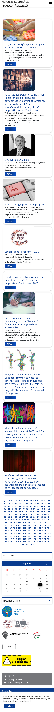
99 (20, 519)
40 (41, 506)
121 (29, 525)
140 (24, 530)
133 (39, 528)
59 (16, 511)
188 (32, 544)
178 (15, 541)
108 (15, 522)
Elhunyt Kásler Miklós (17, 159)
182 (34, 541)
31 (8, 506)
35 (23, 506)
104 (43, 519)
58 (12, 511)
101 (29, 519)
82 (5, 517)
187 (27, 544)
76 (30, 514)
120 (24, 525)
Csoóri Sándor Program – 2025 (22, 251)
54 (45, 508)
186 (22, 544)
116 (5, 525)
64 (34, 511)
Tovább (10, 64)
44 (8, 508)
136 (5, 530)
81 (49, 514)
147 (10, 533)
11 (31, 500)
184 (44, 541)
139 (19, 530)
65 (38, 511)
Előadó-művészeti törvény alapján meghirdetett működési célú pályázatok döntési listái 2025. (24, 280)
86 (19, 517)
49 (27, 508)
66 (41, 511)
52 (38, 508)
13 (38, 500)
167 (10, 538)
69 (5, 514)
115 (49, 522)
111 (29, 522)
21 (19, 503)
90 (34, 517)
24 (30, 503)
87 (23, 517)
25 (34, 503)
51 (34, 508)
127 (10, 528)
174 (44, 538)
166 (5, 538)
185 (49, 541)
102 (34, 519)
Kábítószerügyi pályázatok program (25, 204)
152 (34, 533)
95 (5, 519)
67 (45, 511)
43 (5, 508)
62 (27, 511)
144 (44, 530)
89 (30, 517)
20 (16, 503)
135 (49, 528)
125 (49, 525)
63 (30, 511)
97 (12, 519)
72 (16, 514)
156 (5, 536)
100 (24, 519)
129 (19, 528)
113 (39, 522)
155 (49, 533)
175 (49, 538)
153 (39, 533)
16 (49, 500)
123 (39, 525)
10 (27, 500)
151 (29, 533)
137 (10, 530)
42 (49, 506)
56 (5, 511)
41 (45, 506)
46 (16, 508)
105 (48, 519)
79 (41, 514)
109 (19, 522)
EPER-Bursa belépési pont (16, 682)
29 (49, 503)
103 (38, 519)
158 (15, 536)
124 (44, 525)
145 (49, 530)
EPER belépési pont (13, 679)
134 (44, 528)
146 (5, 533)
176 (5, 541)
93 (45, 517)
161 (29, 536)
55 (49, 508)
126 (5, 528)
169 (19, 538)
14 (42, 500)
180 (24, 541)
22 (23, 503)
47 (19, 508)
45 (12, 508)
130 (24, 528)
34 (19, 506)
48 (23, 508)
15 (45, 500)
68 (49, 511)
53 (41, 508)
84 (12, 517)
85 (16, 517)
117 (10, 525)
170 (24, 538)
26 (38, 503)
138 (15, 530)
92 (41, 517)
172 (34, 538)
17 (5, 503)
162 (34, 536)
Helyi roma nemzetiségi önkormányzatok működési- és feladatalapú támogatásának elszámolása (22, 322)
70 (8, 514)
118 (15, 525)
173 (39, 538)
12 (34, 500)
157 (10, 536)
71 (12, 514)
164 (44, 536)
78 (38, 514)
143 (39, 530)
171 (29, 538)
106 (5, 522)
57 (8, 511)
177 (10, 541)
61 (23, 511)
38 (34, 506)
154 (44, 533)
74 (23, 514)
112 (34, 522)
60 (19, 511)
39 (38, 506)
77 (34, 514)
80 (45, 514)
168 (15, 538)
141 (29, 530)
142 (34, 530)
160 (24, 536)
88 (27, 517)
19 (12, 503)
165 (49, 536)
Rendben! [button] (9, 706)
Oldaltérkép (7, 691)
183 (39, 541)
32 (12, 506)
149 (19, 533)
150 (24, 533)
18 (8, 503)
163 (39, 536)
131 (29, 528)
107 (10, 522)
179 (19, 541)
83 (8, 517)
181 (29, 541)
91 (38, 517)
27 (41, 503)
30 (5, 506)
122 (34, 525)
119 (19, 525)
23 (27, 503)
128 (15, 528)
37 (30, 506)
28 (45, 503)
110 (24, 522)
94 (49, 517)
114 (44, 522)
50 (30, 508)
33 (16, 506)
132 (34, 528)
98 (16, 519)
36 (27, 506)
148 (15, 533)
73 (19, 514)
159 (19, 536)
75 (27, 514)
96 (9, 519)
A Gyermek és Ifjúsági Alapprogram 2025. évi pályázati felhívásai (25, 46)
